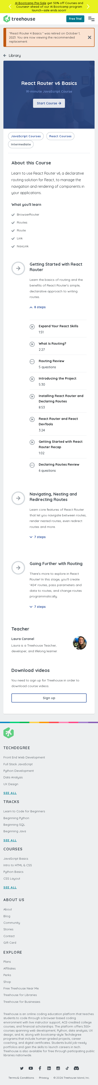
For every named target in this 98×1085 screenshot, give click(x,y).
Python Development (18, 770)
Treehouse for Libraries (20, 995)
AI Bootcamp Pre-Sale (30, 3)
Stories (8, 929)
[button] (10, 7)
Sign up (49, 698)
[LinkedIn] (49, 1068)
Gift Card (9, 942)
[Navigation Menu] (91, 18)
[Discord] (76, 1068)
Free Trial (75, 18)
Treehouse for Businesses (21, 1001)
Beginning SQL (14, 824)
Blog (6, 916)
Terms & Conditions (21, 1077)
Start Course (47, 103)
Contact (9, 936)
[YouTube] (31, 1068)
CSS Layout (11, 878)
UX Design (10, 784)
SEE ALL (10, 793)
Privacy (44, 1077)
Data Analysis (13, 777)
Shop (7, 982)
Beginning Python (16, 818)
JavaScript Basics (15, 858)
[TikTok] (67, 1068)
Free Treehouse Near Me (21, 988)
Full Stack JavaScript (18, 764)
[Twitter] (21, 1068)
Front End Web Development (24, 757)
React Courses (60, 136)
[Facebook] (40, 1068)
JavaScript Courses (26, 136)
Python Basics (13, 871)
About (7, 909)
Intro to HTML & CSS (17, 865)
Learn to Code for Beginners (24, 811)
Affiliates (9, 968)
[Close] (88, 37)
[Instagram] (58, 1068)
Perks (7, 975)
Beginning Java (14, 831)
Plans (7, 961)
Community (11, 922)
